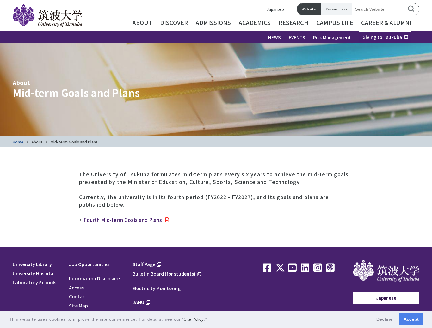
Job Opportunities (89, 264)
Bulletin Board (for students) (164, 273)
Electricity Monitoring (157, 288)
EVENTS (297, 37)
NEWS (274, 37)
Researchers (336, 9)
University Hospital (34, 273)
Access (76, 287)
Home (18, 141)
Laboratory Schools (34, 282)
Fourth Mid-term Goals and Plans (123, 219)
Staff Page (144, 264)
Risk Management (332, 37)
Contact (78, 296)
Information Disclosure (94, 278)
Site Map (78, 305)
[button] (209, 320)
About (37, 141)
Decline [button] (384, 319)
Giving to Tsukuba (382, 37)
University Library (32, 264)
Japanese (275, 9)
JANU (138, 302)
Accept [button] (411, 319)
